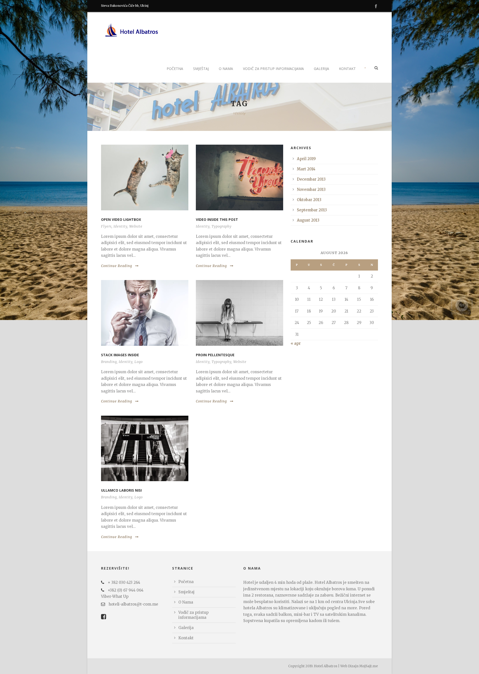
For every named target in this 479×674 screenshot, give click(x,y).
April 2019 (306, 158)
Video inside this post (217, 219)
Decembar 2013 (311, 179)
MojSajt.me (368, 666)
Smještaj (201, 68)
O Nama (226, 68)
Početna (175, 68)
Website (135, 226)
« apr (296, 343)
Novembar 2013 (311, 189)
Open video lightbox (121, 219)
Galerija (321, 68)
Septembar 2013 (312, 210)
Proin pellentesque (215, 354)
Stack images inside (120, 354)
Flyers (106, 226)
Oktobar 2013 (309, 199)
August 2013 (308, 220)
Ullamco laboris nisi (121, 490)
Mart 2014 (306, 169)
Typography (222, 226)
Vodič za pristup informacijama (273, 68)
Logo (138, 362)
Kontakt (347, 68)
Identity (120, 226)
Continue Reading (116, 266)
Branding (109, 362)
